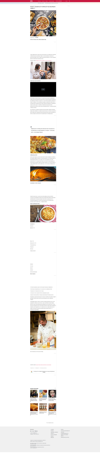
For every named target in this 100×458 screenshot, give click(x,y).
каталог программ (54, 434)
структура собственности (65, 430)
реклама (52, 430)
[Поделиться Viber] (37, 37)
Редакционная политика (65, 437)
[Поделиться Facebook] (36, 37)
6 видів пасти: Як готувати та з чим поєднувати (44, 60)
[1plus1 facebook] (35, 431)
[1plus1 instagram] (30, 431)
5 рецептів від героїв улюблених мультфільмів (43, 364)
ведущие (52, 437)
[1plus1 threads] (32, 431)
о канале (52, 429)
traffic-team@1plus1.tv (33, 447)
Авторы (62, 429)
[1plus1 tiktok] (33, 431)
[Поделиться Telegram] (35, 37)
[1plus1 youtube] (36, 431)
